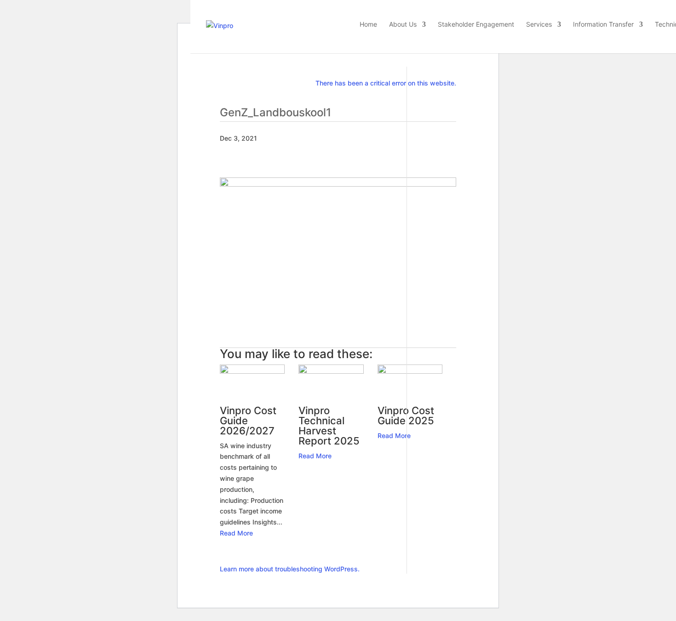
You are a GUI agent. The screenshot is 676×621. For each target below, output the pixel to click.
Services (539, 24)
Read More (236, 533)
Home (368, 24)
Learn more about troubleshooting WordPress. (290, 569)
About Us (403, 24)
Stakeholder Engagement (476, 24)
